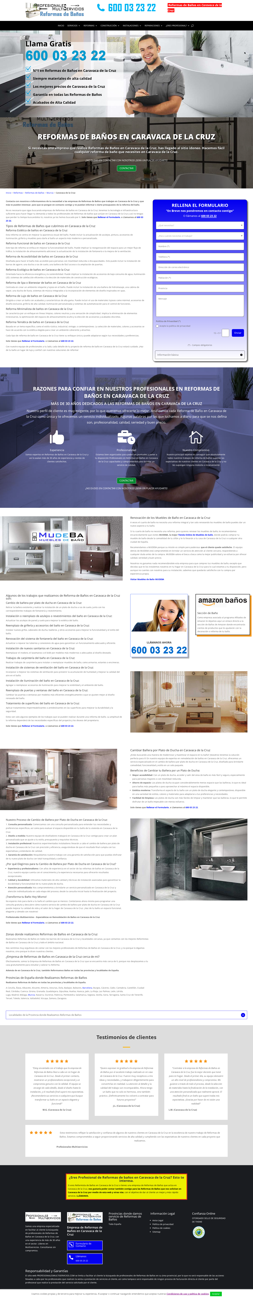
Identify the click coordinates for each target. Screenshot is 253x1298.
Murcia (50, 192)
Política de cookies (161, 1228)
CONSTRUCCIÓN (109, 26)
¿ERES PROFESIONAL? (176, 26)
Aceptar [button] (216, 1293)
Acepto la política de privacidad (174, 325)
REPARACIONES (152, 26)
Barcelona (87, 987)
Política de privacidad (162, 1224)
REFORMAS (89, 26)
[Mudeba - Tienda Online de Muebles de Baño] (61, 579)
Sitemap (156, 1231)
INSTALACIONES (131, 26)
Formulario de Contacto (83, 1245)
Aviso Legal (157, 1220)
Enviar (237, 332)
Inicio (8, 192)
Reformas (18, 192)
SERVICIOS (72, 26)
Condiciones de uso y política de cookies (188, 1293)
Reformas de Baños (34, 192)
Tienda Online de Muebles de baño (195, 534)
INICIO (61, 26)
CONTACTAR (127, 168)
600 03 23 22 (67, 341)
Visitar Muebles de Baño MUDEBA (147, 579)
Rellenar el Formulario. (109, 217)
